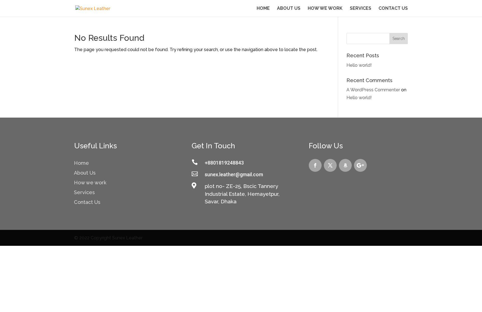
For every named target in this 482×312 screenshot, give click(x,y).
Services (360, 8)
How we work (325, 8)
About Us (288, 8)
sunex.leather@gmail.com (234, 174)
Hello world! (359, 65)
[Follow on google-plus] (360, 165)
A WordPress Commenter (373, 89)
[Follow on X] (330, 165)
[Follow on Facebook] (315, 165)
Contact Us (393, 8)
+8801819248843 (224, 163)
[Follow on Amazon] (345, 165)
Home (263, 8)
